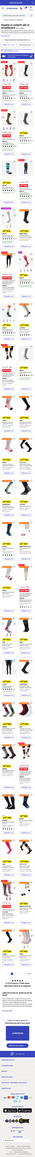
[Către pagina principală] (12, 8)
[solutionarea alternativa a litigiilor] (18, 1132)
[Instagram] (13, 1121)
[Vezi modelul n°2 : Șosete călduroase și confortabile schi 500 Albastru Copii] (7, 320)
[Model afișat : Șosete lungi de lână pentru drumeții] (7, 634)
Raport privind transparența (21, 1152)
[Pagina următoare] (32, 1054)
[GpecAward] (24, 1122)
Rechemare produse (11, 1154)
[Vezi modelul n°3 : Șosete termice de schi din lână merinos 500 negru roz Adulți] (27, 270)
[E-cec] (26, 1098)
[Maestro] (13, 1098)
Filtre (9, 45)
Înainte (29, 973)
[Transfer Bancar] (17, 1098)
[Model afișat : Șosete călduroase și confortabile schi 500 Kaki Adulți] (4, 128)
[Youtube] (10, 1121)
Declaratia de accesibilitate (25, 1154)
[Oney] (30, 1097)
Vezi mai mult (5, 36)
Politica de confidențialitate (23, 1146)
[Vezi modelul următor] (15, 69)
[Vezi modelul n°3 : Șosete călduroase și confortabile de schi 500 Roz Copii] (10, 320)
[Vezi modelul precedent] (3, 69)
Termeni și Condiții (9, 1146)
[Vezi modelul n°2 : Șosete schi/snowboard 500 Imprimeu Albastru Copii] (7, 80)
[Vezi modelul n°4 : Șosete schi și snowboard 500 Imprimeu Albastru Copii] (14, 80)
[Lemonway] (19, 1101)
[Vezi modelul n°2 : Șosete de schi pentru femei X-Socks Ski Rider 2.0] (10, 899)
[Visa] (5, 1097)
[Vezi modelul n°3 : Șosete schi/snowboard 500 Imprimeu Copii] (10, 80)
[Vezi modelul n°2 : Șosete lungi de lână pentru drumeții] (10, 634)
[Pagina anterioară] (2, 1054)
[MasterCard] (9, 1098)
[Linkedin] (16, 1121)
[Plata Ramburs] (15, 1101)
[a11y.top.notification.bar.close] (32, 3)
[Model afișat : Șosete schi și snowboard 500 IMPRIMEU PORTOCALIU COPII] (4, 80)
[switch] (4, 56)
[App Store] (10, 1111)
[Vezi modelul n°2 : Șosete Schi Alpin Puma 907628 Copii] (27, 946)
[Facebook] (6, 1121)
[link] (17, 1045)
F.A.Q (10, 1152)
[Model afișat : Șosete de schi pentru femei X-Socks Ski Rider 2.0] (7, 899)
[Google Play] (25, 1111)
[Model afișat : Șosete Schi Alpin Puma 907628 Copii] (24, 946)
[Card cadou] (22, 1098)
